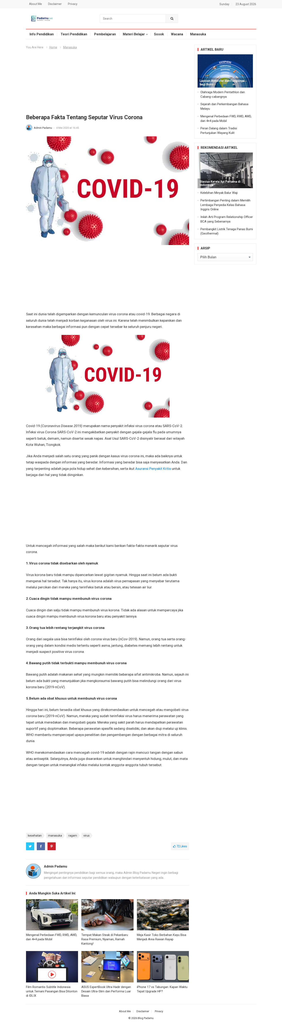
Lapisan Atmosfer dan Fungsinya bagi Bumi (222, 82)
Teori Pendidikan (74, 34)
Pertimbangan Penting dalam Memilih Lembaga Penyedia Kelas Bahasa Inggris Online (225, 205)
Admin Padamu (43, 127)
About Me (35, 4)
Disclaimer (55, 4)
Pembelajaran (105, 34)
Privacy (72, 4)
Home (53, 47)
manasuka (55, 835)
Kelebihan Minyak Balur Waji (219, 193)
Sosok (159, 34)
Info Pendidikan (42, 34)
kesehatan (35, 835)
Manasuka (198, 34)
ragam (72, 835)
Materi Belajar (134, 34)
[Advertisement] (107, 83)
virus (86, 835)
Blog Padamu (146, 1018)
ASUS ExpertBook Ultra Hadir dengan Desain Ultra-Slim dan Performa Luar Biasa (106, 991)
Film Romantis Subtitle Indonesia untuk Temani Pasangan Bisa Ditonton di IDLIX (51, 991)
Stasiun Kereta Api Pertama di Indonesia (220, 183)
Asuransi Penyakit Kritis (153, 469)
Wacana (177, 34)
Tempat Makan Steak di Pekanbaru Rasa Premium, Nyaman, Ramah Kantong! (104, 939)
